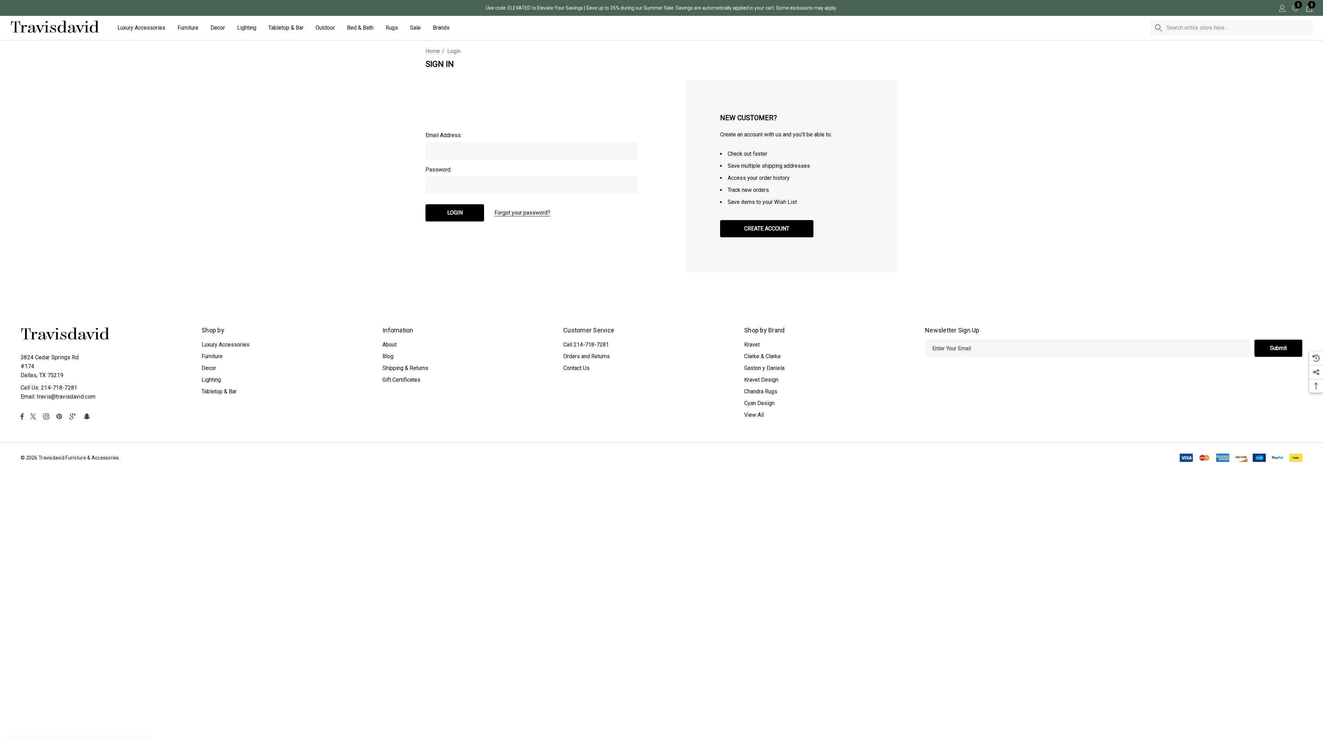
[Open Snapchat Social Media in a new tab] (88, 416)
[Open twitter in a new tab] (34, 416)
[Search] (1158, 28)
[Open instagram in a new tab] (47, 416)
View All (754, 415)
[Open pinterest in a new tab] (60, 416)
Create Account (766, 228)
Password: (438, 169)
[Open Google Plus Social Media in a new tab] (74, 416)
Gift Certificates (401, 379)
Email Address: (443, 135)
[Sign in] (1282, 8)
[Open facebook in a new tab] (22, 416)
